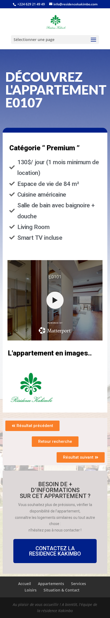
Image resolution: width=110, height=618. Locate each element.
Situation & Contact (62, 590)
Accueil (24, 583)
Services (78, 583)
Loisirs (31, 590)
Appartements (51, 583)
